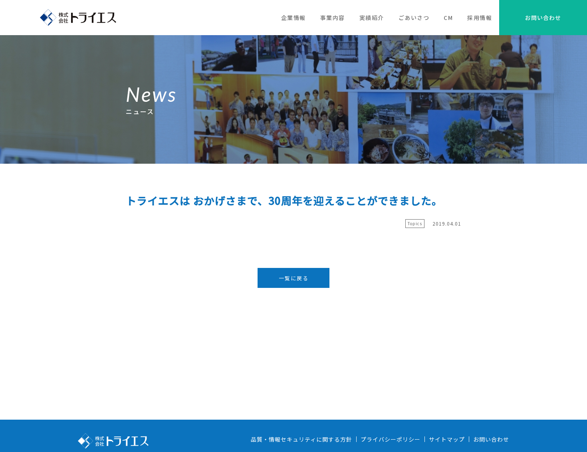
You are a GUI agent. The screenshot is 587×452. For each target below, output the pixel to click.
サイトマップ (447, 439)
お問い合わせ (543, 18)
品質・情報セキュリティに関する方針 (301, 439)
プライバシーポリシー (390, 439)
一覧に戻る (294, 278)
